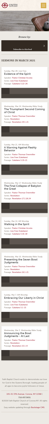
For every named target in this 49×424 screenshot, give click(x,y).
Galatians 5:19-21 (19, 160)
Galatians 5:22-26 (19, 84)
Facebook (21, 373)
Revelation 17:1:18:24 (21, 198)
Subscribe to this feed (22, 49)
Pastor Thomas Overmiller (23, 116)
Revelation (15, 119)
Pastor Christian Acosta (22, 78)
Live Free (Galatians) (19, 81)
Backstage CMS (38, 407)
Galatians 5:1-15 (19, 307)
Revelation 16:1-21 (20, 272)
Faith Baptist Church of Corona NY (9, 5)
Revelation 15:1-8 (20, 346)
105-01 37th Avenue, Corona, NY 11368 (24, 394)
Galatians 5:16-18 (19, 234)
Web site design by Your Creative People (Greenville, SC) (24, 418)
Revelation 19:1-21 (20, 122)
